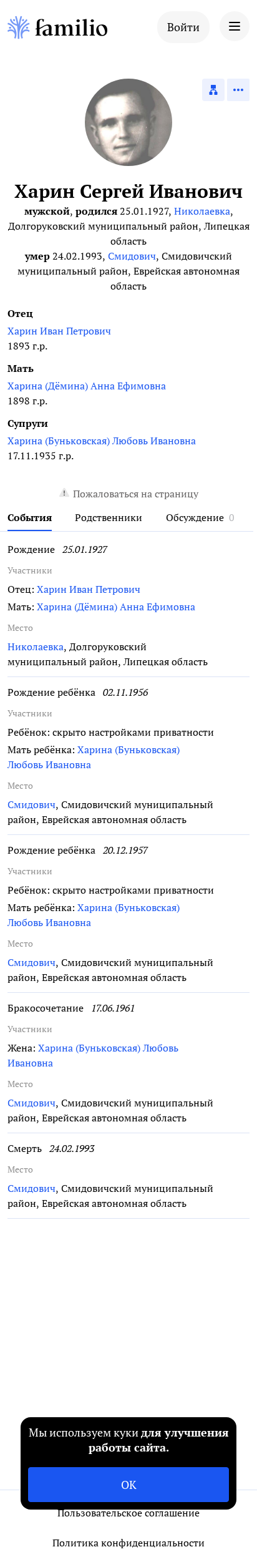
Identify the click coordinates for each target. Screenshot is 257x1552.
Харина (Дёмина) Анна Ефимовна (86, 386)
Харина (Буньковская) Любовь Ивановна (101, 440)
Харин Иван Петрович (59, 331)
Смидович (132, 256)
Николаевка (202, 211)
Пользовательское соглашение (128, 1513)
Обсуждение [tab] (195, 517)
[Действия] (238, 90)
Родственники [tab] (108, 517)
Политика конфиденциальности (128, 1543)
